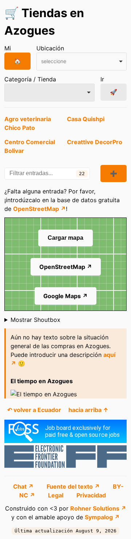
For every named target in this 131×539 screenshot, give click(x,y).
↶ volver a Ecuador (34, 409)
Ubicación (50, 48)
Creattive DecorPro (94, 142)
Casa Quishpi (85, 119)
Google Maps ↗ (65, 296)
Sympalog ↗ (102, 517)
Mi (7, 48)
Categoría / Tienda (30, 79)
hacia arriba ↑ (88, 409)
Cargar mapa (65, 238)
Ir (102, 79)
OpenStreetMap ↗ (39, 208)
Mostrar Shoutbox (35, 319)
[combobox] (81, 61)
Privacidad (91, 495)
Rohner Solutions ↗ (98, 508)
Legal (56, 495)
